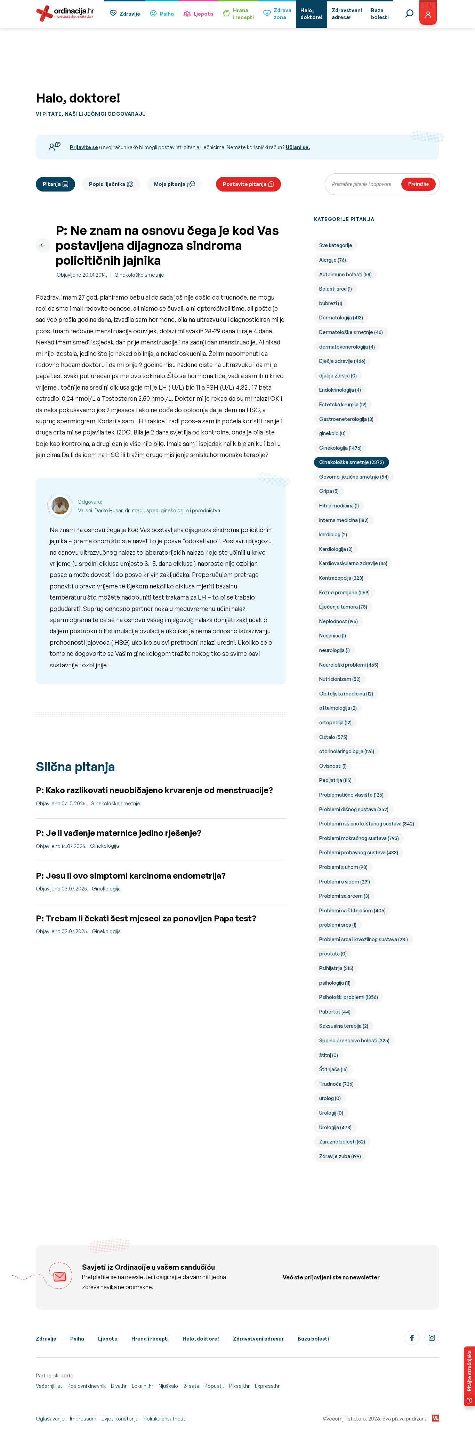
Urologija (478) (335, 1127)
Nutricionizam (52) (340, 679)
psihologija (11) (335, 983)
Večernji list (49, 1386)
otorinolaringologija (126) (346, 751)
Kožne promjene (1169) (344, 592)
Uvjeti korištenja (120, 1419)
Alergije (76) (332, 260)
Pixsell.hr (239, 1386)
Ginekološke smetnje (139, 275)
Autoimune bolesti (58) (345, 274)
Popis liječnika (107, 184)
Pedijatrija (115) (335, 780)
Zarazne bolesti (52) (342, 1142)
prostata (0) (333, 953)
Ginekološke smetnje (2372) (351, 462)
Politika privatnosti (165, 1419)
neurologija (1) (334, 650)
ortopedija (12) (335, 722)
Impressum (83, 1419)
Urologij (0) (331, 1113)
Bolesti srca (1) (335, 289)
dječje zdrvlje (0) (338, 375)
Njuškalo (168, 1386)
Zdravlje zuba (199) (340, 1156)
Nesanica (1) (332, 635)
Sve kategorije (335, 245)
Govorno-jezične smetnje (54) (354, 477)
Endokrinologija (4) (340, 390)
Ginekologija (104, 846)
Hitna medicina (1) (339, 505)
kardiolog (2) (333, 534)
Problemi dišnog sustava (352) (353, 809)
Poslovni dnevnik (86, 1386)
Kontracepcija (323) (341, 578)
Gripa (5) (329, 491)
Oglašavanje (50, 1419)
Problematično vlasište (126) (351, 795)
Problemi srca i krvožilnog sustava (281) (363, 939)
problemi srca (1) (337, 925)
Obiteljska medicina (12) (346, 694)
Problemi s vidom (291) (344, 882)
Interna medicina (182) (344, 520)
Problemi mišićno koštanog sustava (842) (366, 824)
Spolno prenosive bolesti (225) (354, 1040)
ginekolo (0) (332, 433)
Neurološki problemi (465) (348, 665)
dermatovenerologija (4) (347, 347)
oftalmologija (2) (338, 708)
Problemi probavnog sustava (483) (358, 852)
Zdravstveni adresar (258, 1339)
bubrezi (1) (330, 303)
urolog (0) (330, 1098)
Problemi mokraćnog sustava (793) (359, 838)
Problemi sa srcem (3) (344, 896)
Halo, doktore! (201, 1339)
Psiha (167, 14)
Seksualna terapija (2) (343, 1026)
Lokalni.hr (142, 1386)
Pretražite (418, 184)
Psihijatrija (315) (336, 968)
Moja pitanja (169, 184)
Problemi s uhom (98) (343, 867)
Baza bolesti (313, 1339)
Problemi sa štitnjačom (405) (352, 910)
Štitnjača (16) (333, 1069)
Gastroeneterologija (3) (346, 419)
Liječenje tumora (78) (343, 607)
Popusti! (214, 1386)
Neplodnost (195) (338, 621)
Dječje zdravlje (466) (342, 361)
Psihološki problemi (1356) (348, 997)
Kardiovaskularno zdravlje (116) (353, 563)
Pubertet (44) (335, 1012)
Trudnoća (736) (336, 1084)
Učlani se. (298, 147)
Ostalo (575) (333, 737)
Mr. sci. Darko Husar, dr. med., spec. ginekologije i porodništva (149, 510)
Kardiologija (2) (336, 549)
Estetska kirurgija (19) (343, 404)
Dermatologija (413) (341, 317)
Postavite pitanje (245, 184)
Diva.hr (119, 1386)
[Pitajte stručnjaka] (469, 1376)
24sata (191, 1386)
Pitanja (52, 184)
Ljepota (203, 14)
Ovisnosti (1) (333, 766)
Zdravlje (130, 14)
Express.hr (267, 1386)
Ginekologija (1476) (340, 448)
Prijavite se (84, 147)
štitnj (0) (328, 1055)
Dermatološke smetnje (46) (351, 332)
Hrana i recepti (150, 1339)
